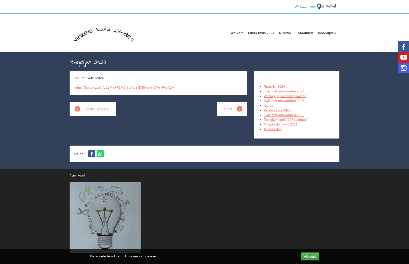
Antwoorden (273, 129)
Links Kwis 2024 (261, 33)
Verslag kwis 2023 (277, 110)
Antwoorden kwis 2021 (281, 124)
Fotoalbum (304, 33)
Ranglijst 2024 (274, 86)
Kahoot (269, 105)
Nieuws (285, 33)
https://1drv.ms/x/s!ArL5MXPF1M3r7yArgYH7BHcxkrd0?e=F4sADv (124, 87)
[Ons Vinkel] (326, 6)
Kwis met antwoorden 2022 (284, 115)
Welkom (237, 33)
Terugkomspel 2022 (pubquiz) (286, 119)
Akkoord (310, 256)
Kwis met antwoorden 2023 (284, 101)
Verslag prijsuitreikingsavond (285, 96)
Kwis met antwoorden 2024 (284, 91)
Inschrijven (327, 33)
